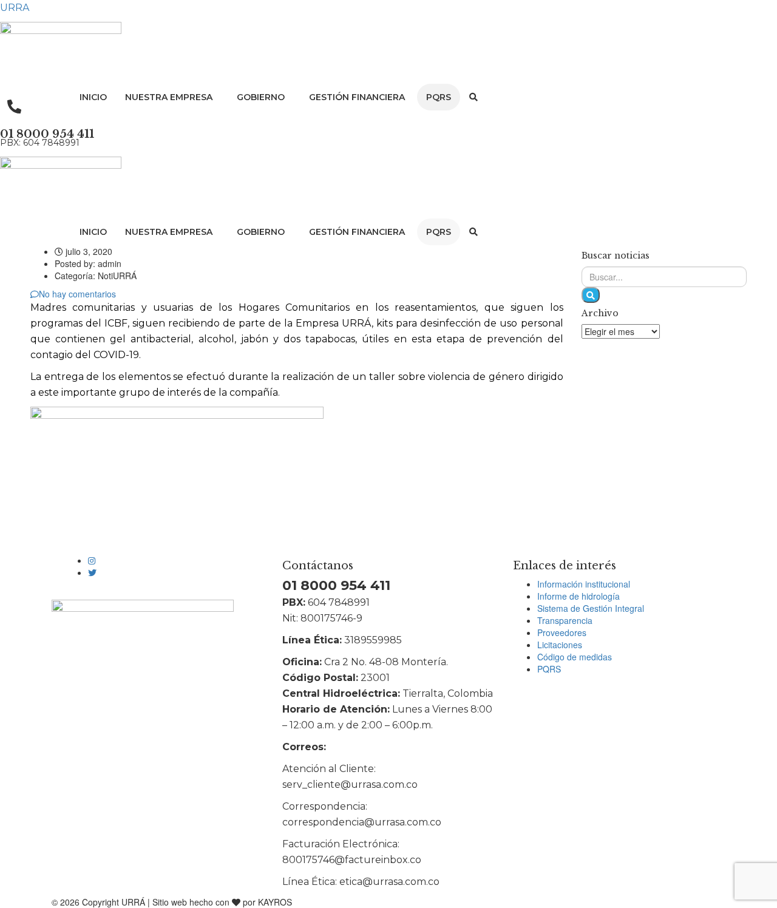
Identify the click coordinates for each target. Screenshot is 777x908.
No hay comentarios (77, 294)
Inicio (93, 97)
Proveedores (561, 632)
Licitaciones (559, 645)
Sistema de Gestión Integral (590, 608)
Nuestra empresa (168, 97)
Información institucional (583, 584)
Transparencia (564, 620)
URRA (14, 7)
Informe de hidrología (578, 596)
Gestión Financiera (357, 97)
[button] (172, 97)
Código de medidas (574, 657)
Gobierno (261, 97)
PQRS (438, 97)
